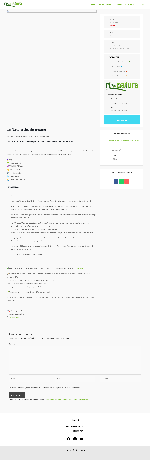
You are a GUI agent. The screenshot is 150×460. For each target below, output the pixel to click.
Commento (13, 343)
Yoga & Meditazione (119, 75)
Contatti (141, 4)
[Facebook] (68, 439)
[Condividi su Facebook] (116, 181)
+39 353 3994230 (123, 103)
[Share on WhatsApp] (121, 181)
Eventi (119, 4)
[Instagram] (75, 439)
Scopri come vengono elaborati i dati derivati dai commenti (67, 399)
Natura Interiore (105, 4)
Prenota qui (122, 120)
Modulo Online (80, 268)
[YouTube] (81, 439)
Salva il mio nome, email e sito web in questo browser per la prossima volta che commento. (46, 387)
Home (92, 4)
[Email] (126, 181)
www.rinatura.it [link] (14, 316)
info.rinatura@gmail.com (118, 110)
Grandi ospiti (116, 66)
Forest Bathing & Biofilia (120, 61)
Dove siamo (129, 4)
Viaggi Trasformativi (118, 71)
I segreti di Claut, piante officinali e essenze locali (124, 141)
